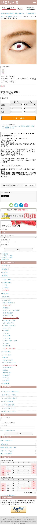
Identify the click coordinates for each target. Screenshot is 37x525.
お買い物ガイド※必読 (9, 394)
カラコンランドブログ (9, 411)
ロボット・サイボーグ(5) (11, 318)
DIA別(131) (5, 296)
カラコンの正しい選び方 (9, 398)
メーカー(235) (6, 355)
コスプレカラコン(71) (10, 365)
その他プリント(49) (9, 348)
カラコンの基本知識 (8, 405)
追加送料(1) (5, 383)
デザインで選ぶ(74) (9, 302)
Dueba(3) (6, 377)
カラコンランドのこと (9, 408)
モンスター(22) (8, 315)
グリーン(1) (6, 338)
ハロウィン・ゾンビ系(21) (11, 310)
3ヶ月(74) (6, 290)
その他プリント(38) (9, 320)
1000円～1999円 (7, 256)
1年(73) (5, 285)
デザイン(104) (6, 279)
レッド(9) (6, 330)
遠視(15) (5, 272)
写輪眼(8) (6, 307)
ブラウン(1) (6, 345)
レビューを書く (29, 185)
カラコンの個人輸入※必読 (10, 391)
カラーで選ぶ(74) (8, 323)
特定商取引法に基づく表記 (9, 447)
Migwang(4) (7, 372)
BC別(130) (5, 293)
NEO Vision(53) (8, 367)
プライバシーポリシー (7, 451)
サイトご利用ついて (7, 440)
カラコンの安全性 (7, 401)
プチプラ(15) (6, 351)
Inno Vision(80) (8, 360)
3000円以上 (5, 259)
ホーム (3, 16)
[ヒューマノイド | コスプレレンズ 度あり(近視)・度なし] (18, 63)
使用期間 (9, 16)
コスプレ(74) (6, 300)
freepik (13, 495)
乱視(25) (5, 275)
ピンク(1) (6, 343)
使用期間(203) (6, 282)
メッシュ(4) (6, 305)
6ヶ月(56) (6, 287)
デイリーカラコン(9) (9, 362)
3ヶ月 (15, 16)
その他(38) (6, 380)
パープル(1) (6, 335)
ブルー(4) (6, 333)
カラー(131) (6, 265)
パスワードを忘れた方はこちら (8, 430)
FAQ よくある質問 (6, 453)
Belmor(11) (6, 375)
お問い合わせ (5, 444)
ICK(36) (5, 357)
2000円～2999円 (7, 257)
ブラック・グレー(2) (9, 325)
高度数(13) (5, 269)
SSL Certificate (6, 495)
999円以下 (5, 254)
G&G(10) (5, 370)
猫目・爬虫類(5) (8, 313)
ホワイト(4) (6, 328)
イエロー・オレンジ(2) (10, 340)
